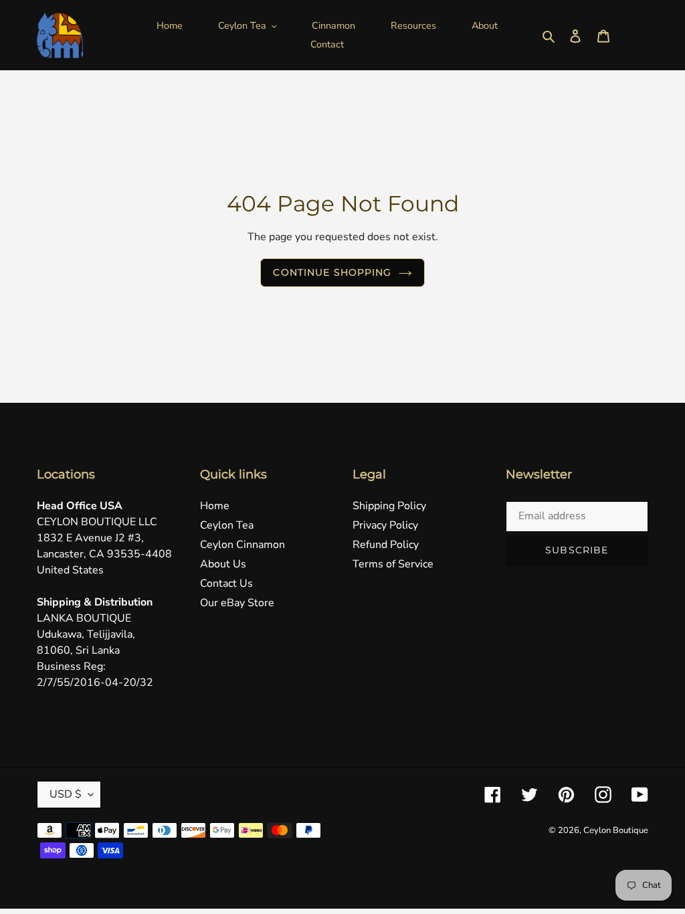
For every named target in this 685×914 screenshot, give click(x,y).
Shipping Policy (389, 505)
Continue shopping (332, 272)
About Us (223, 564)
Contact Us (226, 583)
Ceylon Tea (227, 525)
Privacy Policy (385, 525)
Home (214, 505)
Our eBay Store (237, 603)
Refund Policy (386, 544)
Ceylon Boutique (615, 830)
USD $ (66, 794)
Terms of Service (393, 564)
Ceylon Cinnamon (242, 544)
